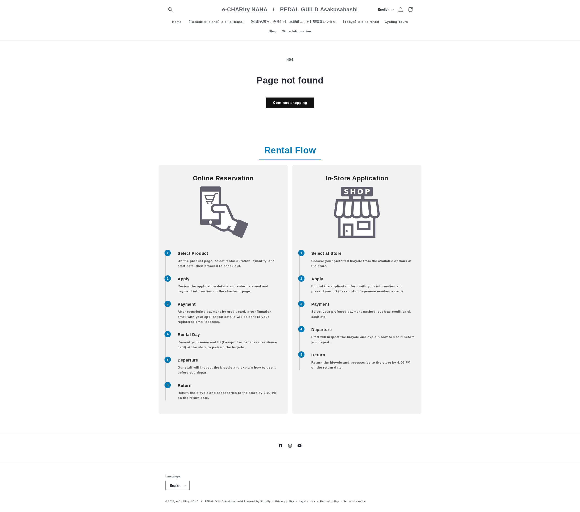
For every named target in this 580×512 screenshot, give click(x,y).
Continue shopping (290, 103)
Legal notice (307, 501)
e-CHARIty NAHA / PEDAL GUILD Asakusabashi (209, 501)
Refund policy (329, 501)
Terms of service (355, 501)
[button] (170, 9)
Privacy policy (284, 501)
